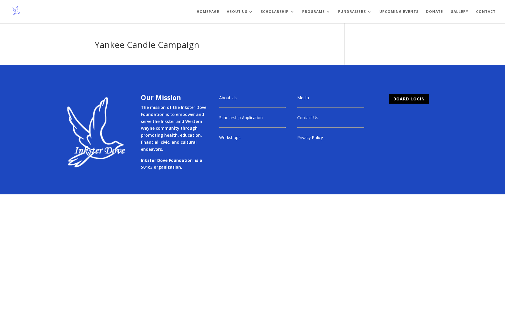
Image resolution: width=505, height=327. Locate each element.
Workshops (230, 137)
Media (303, 97)
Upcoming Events (398, 12)
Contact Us (307, 117)
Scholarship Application (241, 117)
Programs (313, 12)
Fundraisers (352, 12)
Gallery (459, 12)
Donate (434, 12)
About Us (237, 12)
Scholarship (275, 12)
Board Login (409, 99)
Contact (486, 12)
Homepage (208, 12)
